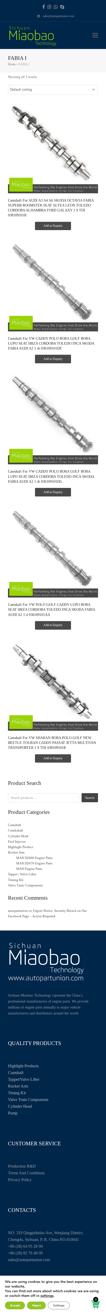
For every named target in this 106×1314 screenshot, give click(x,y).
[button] (95, 35)
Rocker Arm (18, 1086)
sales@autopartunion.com (58, 16)
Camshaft (15, 1072)
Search (89, 798)
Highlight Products (23, 1066)
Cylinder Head (20, 1106)
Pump (12, 1113)
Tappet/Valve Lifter (23, 1079)
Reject (36, 1305)
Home (11, 64)
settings (47, 1296)
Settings (59, 1305)
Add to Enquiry (53, 226)
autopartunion (18, 911)
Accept (15, 1305)
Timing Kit (17, 1093)
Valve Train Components (28, 1099)
